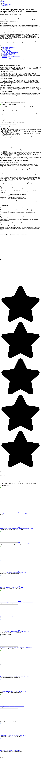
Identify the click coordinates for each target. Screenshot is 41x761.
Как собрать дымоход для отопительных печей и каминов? (13, 61)
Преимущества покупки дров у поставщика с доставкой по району (12, 587)
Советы (3, 3)
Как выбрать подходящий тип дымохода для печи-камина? (13, 58)
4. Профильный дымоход (6, 51)
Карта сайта (4, 755)
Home (1, 7)
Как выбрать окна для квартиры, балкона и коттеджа (9, 616)
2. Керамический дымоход (7, 49)
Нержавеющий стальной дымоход (8, 54)
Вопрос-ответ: (4, 57)
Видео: (3, 60)
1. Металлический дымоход (7, 48)
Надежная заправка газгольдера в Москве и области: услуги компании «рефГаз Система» (16, 528)
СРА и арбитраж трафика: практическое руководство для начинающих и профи (14, 631)
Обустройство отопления (6, 4)
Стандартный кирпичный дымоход (8, 53)
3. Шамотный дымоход (6, 50)
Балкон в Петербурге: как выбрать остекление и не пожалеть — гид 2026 (13, 513)
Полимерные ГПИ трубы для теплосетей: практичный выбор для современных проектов (16, 602)
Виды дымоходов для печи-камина (8, 47)
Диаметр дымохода (5, 62)
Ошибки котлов (5, 5)
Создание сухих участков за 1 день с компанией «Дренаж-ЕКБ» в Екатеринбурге (15, 543)
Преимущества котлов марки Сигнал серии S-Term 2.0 (10, 750)
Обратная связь (5, 754)
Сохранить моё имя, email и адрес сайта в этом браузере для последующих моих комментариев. (18, 483)
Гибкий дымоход (5, 55)
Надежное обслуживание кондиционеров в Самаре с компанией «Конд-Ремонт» (14, 557)
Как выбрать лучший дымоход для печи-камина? (11, 56)
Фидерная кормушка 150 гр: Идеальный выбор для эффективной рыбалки (13, 735)
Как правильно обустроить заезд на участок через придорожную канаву (13, 572)
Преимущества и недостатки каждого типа (10, 52)
